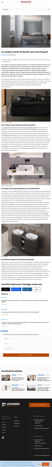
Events (3, 432)
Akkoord (45, 464)
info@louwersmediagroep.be (42, 448)
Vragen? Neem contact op (38, 404)
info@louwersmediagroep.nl (42, 428)
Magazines (16, 421)
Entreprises (17, 423)
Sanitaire (3, 55)
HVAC (3, 422)
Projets (4, 429)
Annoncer (16, 426)
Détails (39, 464)
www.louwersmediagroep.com (42, 455)
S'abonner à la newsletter (26, 355)
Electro (4, 424)
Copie (36, 289)
